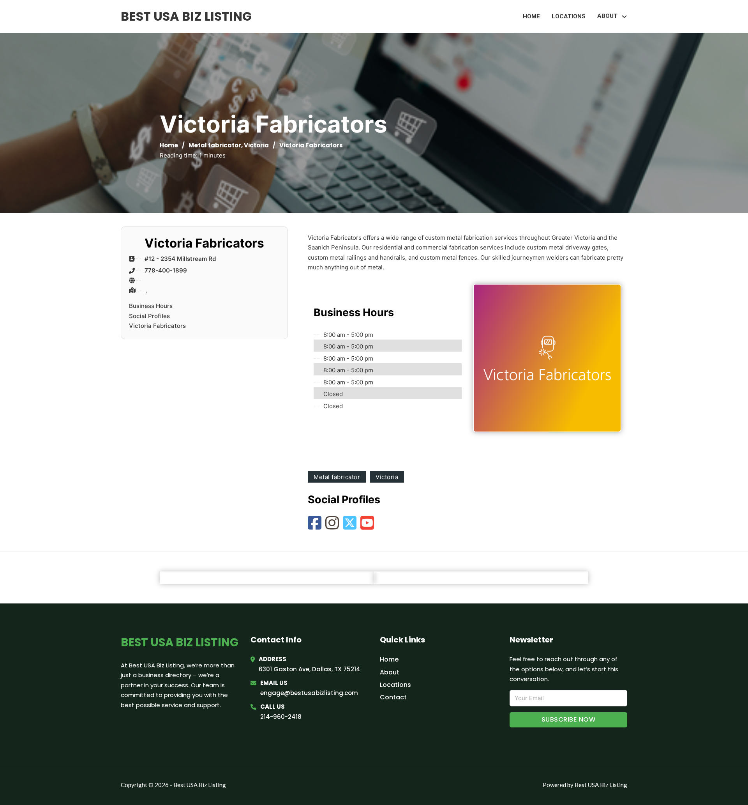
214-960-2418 (281, 717)
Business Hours (151, 306)
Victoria (256, 145)
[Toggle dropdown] (624, 16)
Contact (393, 697)
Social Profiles (149, 316)
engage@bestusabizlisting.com (309, 693)
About (389, 672)
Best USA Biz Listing (186, 16)
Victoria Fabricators (157, 325)
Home (531, 16)
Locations (569, 16)
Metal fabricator (215, 145)
